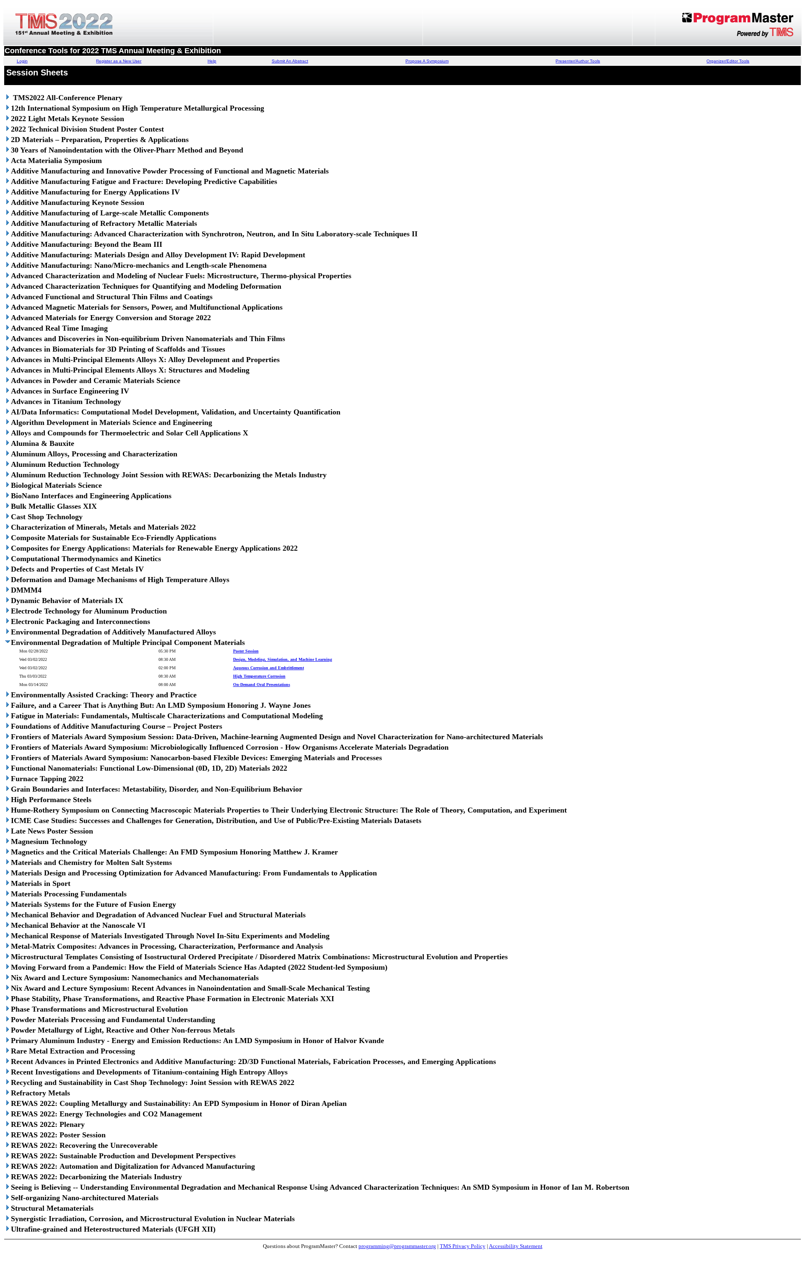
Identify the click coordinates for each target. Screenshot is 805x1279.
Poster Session (246, 651)
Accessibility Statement (516, 1246)
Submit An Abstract (290, 61)
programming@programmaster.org (397, 1246)
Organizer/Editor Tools (727, 61)
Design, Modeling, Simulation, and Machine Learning (282, 659)
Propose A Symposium (427, 61)
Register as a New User (118, 61)
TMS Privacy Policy (463, 1246)
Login (22, 61)
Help (212, 61)
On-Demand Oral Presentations (261, 684)
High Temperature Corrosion (259, 676)
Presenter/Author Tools (578, 61)
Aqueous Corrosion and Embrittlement (268, 667)
